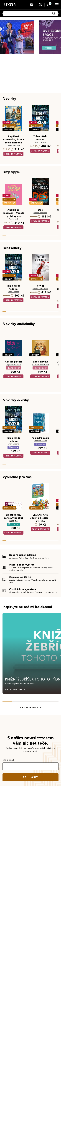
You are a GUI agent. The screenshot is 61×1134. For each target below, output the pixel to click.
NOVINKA (8, 130)
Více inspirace (29, 708)
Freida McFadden (40, 288)
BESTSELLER (9, 126)
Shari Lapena (40, 142)
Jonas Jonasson (13, 145)
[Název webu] (9, 4)
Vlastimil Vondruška (40, 364)
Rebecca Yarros (40, 441)
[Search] (53, 13)
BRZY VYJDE (9, 203)
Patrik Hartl (13, 219)
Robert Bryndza (40, 212)
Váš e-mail (8, 759)
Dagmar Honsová (13, 364)
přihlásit (30, 777)
